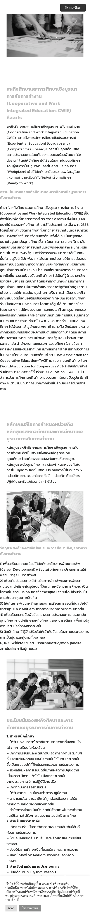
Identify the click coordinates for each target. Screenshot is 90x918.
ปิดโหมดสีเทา (73, 8)
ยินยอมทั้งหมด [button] (30, 908)
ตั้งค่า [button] (11, 908)
